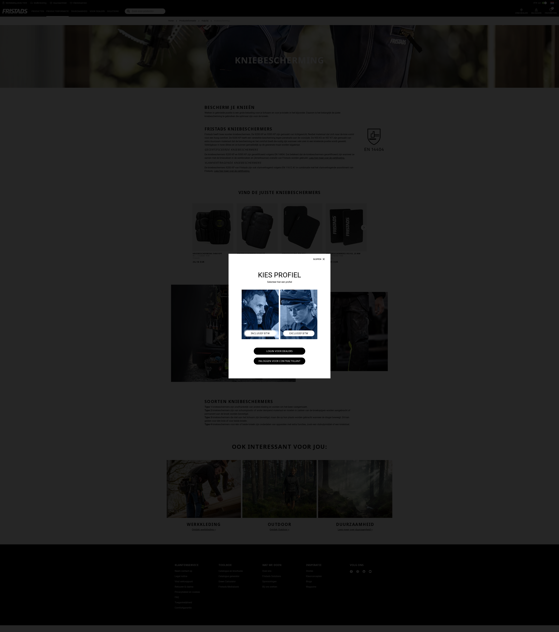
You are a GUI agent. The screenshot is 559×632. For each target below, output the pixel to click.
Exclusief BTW (298, 333)
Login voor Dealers (279, 351)
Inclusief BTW (260, 333)
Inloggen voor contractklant (279, 361)
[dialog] (279, 316)
